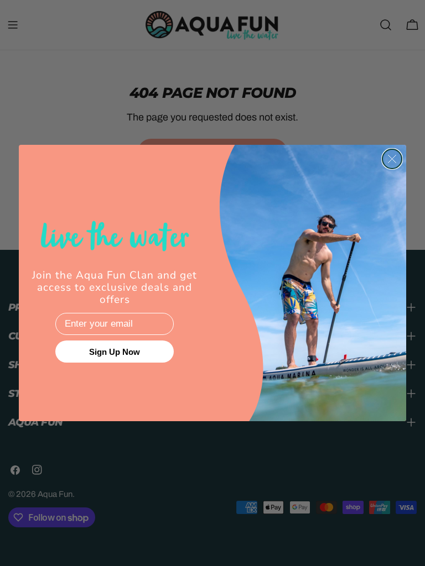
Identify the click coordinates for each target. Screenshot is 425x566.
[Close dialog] (392, 159)
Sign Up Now (114, 352)
